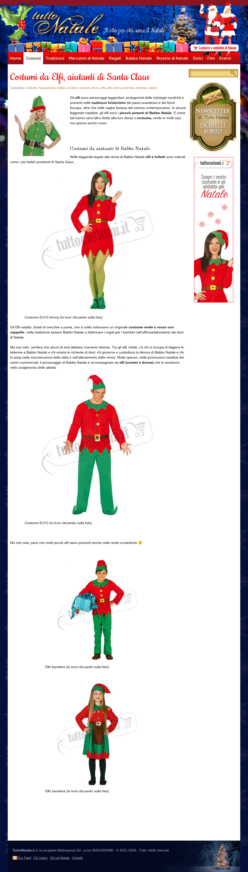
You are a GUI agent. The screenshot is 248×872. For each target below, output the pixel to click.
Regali (115, 58)
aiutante (49, 88)
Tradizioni (55, 58)
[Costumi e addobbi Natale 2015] (213, 301)
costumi (84, 88)
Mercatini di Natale (86, 58)
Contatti (77, 858)
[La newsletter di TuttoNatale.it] (213, 150)
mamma (141, 88)
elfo (109, 88)
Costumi (33, 58)
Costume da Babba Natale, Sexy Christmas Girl (48, 835)
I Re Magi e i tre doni (169, 835)
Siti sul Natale (60, 858)
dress (95, 88)
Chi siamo (40, 858)
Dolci (198, 58)
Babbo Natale (139, 58)
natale (152, 88)
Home (15, 58)
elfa (103, 88)
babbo (61, 88)
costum (72, 88)
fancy (117, 88)
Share (14, 91)
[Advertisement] (98, 818)
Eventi (225, 58)
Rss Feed (24, 858)
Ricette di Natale (172, 58)
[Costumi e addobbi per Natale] (215, 55)
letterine (128, 88)
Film (211, 58)
